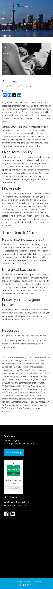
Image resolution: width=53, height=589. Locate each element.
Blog (4, 48)
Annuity (8, 91)
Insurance (7, 19)
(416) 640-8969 (11, 440)
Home (4, 13)
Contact (6, 53)
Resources (7, 42)
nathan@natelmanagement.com (19, 443)
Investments (8, 24)
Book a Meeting (14, 452)
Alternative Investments (14, 30)
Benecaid (6, 36)
